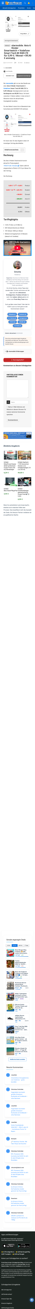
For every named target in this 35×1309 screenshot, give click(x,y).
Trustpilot (6, 1254)
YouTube (16, 325)
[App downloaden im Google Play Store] (24, 1246)
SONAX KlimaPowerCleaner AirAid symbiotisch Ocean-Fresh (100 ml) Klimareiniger (10, 465)
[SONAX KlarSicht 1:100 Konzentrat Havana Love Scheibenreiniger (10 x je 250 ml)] (24, 452)
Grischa (17, 272)
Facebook (21, 314)
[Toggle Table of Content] (21, 149)
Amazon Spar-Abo (6, 1299)
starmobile (8, 68)
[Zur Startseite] (14, 3)
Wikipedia (11, 314)
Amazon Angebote (6, 1303)
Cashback (18, 1266)
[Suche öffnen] (25, 3)
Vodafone (7, 88)
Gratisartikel (21, 1264)
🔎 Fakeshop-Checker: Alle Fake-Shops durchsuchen (19, 1143)
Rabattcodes (5, 1266)
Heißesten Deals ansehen (17, 1059)
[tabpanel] (17, 1002)
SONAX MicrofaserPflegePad (10, 489)
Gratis (29, 8)
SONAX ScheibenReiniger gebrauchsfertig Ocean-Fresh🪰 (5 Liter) (23, 492)
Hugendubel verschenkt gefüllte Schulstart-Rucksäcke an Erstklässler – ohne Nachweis (19, 1095)
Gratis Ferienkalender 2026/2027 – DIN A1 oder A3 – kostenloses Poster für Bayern (19, 1128)
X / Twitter (11, 318)
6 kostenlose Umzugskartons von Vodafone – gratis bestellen (20, 1080)
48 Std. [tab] (20, 945)
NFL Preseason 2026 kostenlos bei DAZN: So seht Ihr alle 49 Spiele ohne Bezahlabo (19, 1157)
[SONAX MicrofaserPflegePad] (10, 478)
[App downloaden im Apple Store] (8, 1245)
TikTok (12, 322)
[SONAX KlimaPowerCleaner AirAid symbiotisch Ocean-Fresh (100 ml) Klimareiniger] (10, 452)
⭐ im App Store (7, 1252)
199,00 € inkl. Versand (10, 166)
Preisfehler (21, 8)
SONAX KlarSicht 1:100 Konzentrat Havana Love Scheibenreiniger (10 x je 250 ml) (24, 465)
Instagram (22, 318)
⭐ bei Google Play (23, 1252)
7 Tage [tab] (26, 945)
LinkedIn (21, 322)
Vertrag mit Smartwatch (11, 40)
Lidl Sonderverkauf (6, 1294)
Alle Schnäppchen (6, 1289)
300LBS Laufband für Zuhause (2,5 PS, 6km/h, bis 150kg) (19, 1218)
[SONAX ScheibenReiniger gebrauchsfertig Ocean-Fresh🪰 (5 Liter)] (24, 478)
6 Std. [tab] (8, 945)
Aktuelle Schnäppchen (9, 8)
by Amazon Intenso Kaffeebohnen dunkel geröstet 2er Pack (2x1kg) (18, 1189)
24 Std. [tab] (14, 945)
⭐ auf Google (18, 1254)
